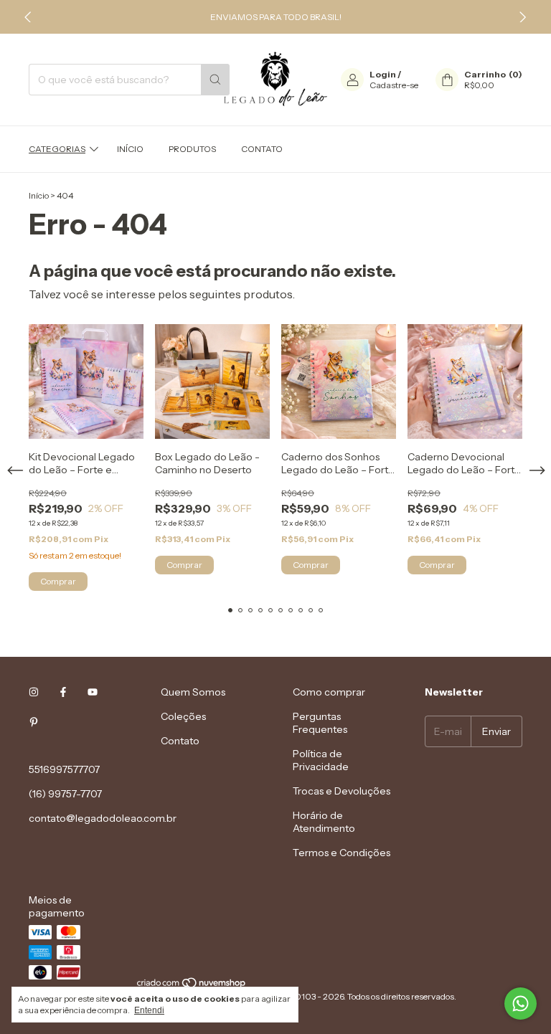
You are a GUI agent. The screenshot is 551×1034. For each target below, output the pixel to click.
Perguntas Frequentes (320, 723)
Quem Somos (193, 692)
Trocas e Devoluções (341, 790)
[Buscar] (215, 79)
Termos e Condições (341, 852)
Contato (262, 148)
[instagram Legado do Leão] (34, 692)
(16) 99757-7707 (65, 793)
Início (130, 148)
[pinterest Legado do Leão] (34, 722)
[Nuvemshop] (192, 985)
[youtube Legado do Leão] (93, 692)
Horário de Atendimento (324, 822)
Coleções (183, 716)
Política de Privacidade (321, 760)
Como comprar (329, 692)
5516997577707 (64, 769)
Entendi (149, 1010)
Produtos (192, 148)
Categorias (57, 148)
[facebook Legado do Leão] (63, 692)
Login (382, 74)
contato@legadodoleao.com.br (102, 818)
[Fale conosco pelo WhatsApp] (520, 1003)
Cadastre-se (393, 85)
